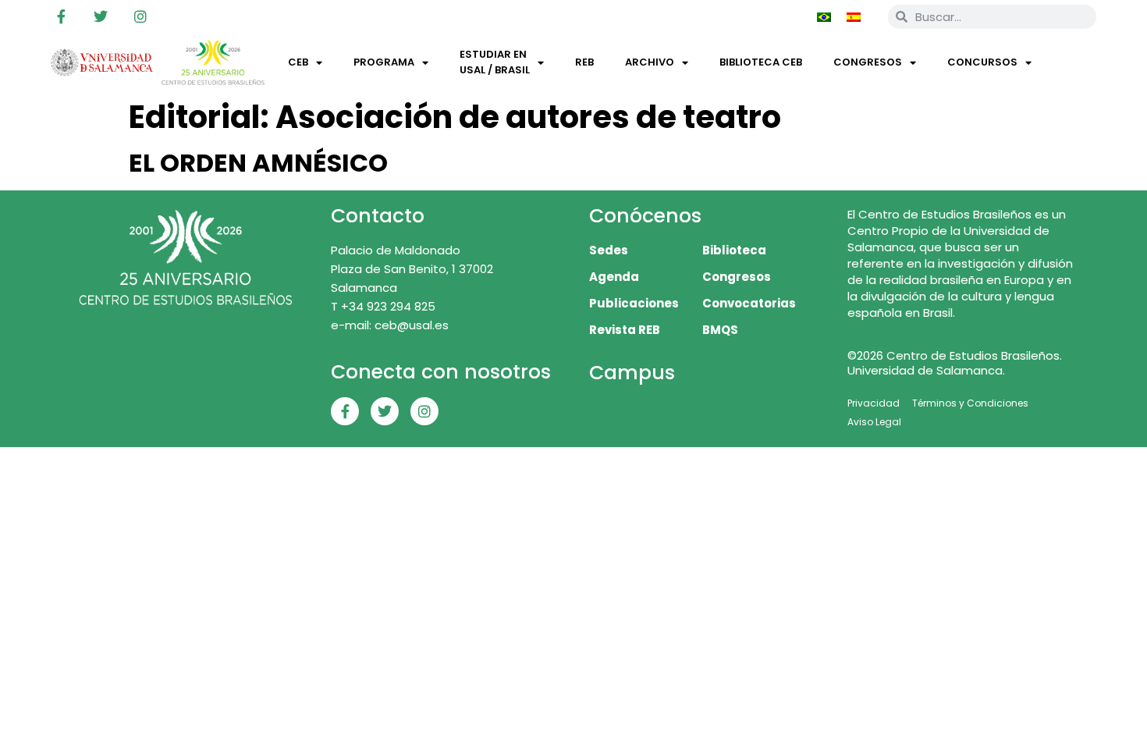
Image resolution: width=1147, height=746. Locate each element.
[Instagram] (140, 16)
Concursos (982, 62)
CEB (298, 62)
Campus (632, 372)
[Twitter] (101, 16)
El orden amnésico (258, 162)
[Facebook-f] (61, 16)
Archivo (649, 62)
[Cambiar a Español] (853, 16)
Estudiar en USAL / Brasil (495, 62)
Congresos (867, 62)
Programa (383, 62)
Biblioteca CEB (760, 62)
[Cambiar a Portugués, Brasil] (824, 16)
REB (584, 62)
